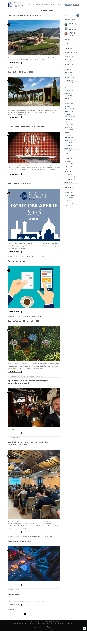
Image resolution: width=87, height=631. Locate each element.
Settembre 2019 (69, 145)
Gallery (57, 4)
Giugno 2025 (68, 59)
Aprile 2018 (68, 156)
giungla (33, 178)
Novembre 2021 (69, 90)
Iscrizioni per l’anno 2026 (19, 183)
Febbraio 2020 (68, 132)
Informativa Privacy (54, 621)
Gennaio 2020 (68, 135)
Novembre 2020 (69, 111)
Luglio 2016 (68, 184)
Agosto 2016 (68, 182)
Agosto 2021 (68, 93)
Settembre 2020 (69, 116)
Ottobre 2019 (68, 143)
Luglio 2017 (68, 169)
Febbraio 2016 (68, 192)
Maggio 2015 (68, 200)
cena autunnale (27, 178)
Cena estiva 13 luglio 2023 (19, 541)
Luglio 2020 (68, 119)
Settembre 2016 (69, 179)
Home (28, 621)
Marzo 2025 (68, 61)
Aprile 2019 (67, 153)
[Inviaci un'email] (78, 0)
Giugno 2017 (68, 171)
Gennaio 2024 (68, 77)
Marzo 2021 (68, 101)
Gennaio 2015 (68, 205)
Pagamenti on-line (16, 261)
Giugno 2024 (68, 72)
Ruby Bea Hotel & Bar (47, 536)
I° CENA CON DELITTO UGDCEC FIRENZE (26, 126)
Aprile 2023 (68, 85)
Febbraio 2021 (68, 103)
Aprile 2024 (68, 75)
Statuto (33, 621)
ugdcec (36, 178)
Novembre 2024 (69, 67)
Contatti (38, 621)
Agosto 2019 (68, 148)
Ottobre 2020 (68, 114)
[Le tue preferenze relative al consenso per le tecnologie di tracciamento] (84, 628)
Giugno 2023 (68, 82)
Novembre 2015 (69, 195)
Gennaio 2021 (68, 106)
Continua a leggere (14, 62)
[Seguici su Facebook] (77, 0)
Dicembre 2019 (69, 137)
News (61, 4)
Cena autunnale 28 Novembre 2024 (24, 321)
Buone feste (13, 594)
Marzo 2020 (68, 129)
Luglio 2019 (68, 150)
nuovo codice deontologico (36, 536)
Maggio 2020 (68, 124)
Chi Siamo (31, 4)
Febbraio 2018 (68, 158)
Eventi (52, 4)
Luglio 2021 (68, 96)
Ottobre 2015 (68, 198)
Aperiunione (26, 536)
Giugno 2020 (68, 122)
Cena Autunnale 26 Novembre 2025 (24, 15)
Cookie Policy (45, 621)
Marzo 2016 (68, 190)
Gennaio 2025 (68, 64)
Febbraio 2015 (68, 203)
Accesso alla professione (42, 4)
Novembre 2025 (69, 56)
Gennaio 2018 (68, 161)
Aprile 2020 (68, 127)
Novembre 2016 (69, 177)
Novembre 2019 (69, 140)
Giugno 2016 (68, 187)
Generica (17, 67)
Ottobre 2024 (68, 69)
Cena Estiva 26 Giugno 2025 (20, 72)
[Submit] (77, 15)
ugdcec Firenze (42, 178)
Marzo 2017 (68, 174)
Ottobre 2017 (68, 166)
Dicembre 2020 (69, 109)
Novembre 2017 (69, 163)
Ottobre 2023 (68, 80)
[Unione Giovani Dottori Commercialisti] (17, 4)
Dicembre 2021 (69, 88)
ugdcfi (51, 11)
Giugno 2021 (68, 98)
